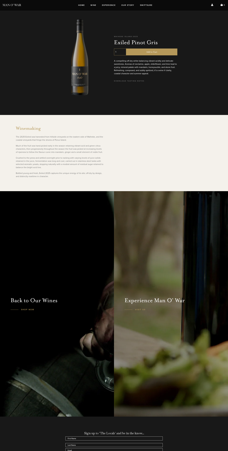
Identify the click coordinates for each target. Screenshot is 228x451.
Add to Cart (151, 52)
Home (81, 5)
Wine (93, 5)
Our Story (127, 5)
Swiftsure (146, 5)
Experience (109, 5)
